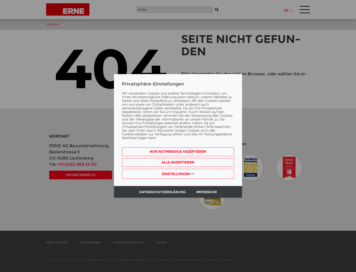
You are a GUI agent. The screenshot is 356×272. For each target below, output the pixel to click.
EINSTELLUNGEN (176, 174)
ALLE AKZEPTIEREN (178, 162)
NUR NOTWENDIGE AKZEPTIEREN (178, 152)
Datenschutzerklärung (162, 192)
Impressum (206, 192)
